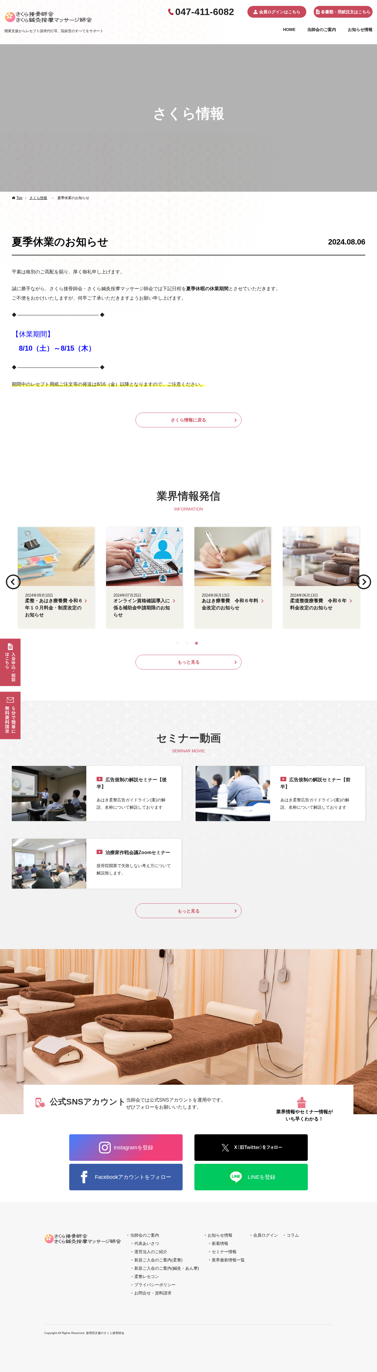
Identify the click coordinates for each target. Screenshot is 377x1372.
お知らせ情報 (360, 29)
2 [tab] (188, 642)
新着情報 (220, 1243)
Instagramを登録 (133, 1148)
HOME (289, 29)
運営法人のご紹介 (150, 1252)
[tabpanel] (188, 577)
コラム (293, 1235)
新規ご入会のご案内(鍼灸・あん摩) (166, 1268)
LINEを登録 (261, 1177)
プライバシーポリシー (155, 1285)
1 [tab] (179, 642)
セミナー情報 (224, 1252)
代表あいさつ (146, 1243)
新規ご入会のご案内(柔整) (158, 1260)
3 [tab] (198, 642)
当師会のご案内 (321, 29)
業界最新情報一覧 (228, 1260)
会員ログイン (265, 1235)
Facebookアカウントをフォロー (133, 1177)
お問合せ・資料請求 (152, 1293)
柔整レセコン (146, 1276)
